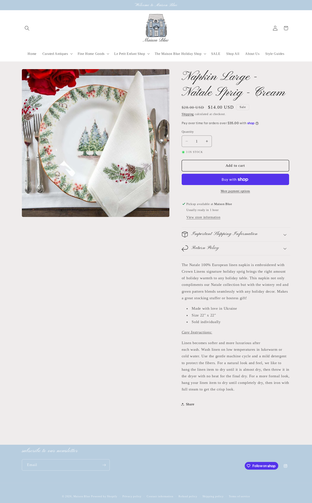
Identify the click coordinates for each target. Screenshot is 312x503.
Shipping (188, 114)
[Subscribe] (104, 465)
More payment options (235, 190)
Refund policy (187, 496)
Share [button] (190, 404)
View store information (203, 217)
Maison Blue (81, 496)
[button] (27, 28)
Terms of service (239, 496)
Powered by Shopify (104, 496)
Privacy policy (132, 496)
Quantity (188, 131)
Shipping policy (213, 496)
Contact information (160, 496)
